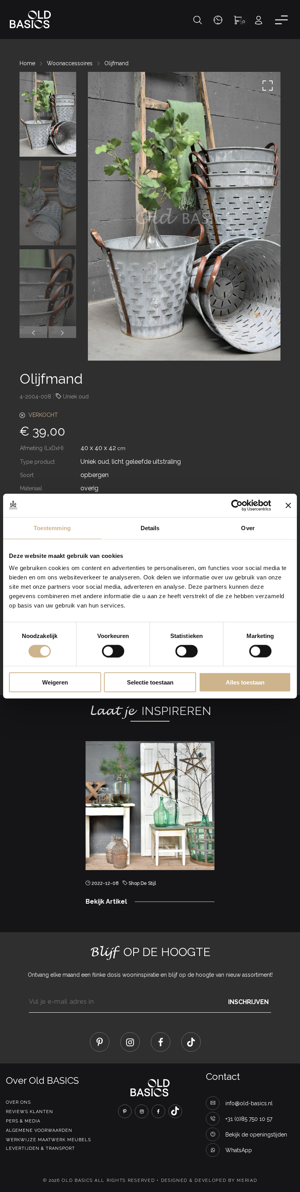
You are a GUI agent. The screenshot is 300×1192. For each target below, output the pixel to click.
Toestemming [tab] (52, 527)
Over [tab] (247, 527)
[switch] (113, 651)
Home (27, 63)
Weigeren (55, 682)
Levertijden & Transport (40, 1148)
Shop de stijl (142, 883)
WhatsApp (238, 1150)
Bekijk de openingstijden (256, 1134)
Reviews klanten (29, 1112)
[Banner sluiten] (288, 505)
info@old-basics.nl (249, 1103)
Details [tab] (150, 527)
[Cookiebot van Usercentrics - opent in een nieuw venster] (237, 505)
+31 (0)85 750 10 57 (248, 1119)
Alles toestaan (245, 682)
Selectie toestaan (150, 682)
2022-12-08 (105, 883)
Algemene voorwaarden (39, 1130)
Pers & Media (23, 1121)
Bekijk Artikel (106, 901)
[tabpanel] (150, 827)
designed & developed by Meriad (209, 1180)
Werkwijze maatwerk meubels (48, 1140)
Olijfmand (116, 63)
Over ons (18, 1102)
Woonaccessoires (70, 63)
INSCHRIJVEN (248, 1001)
